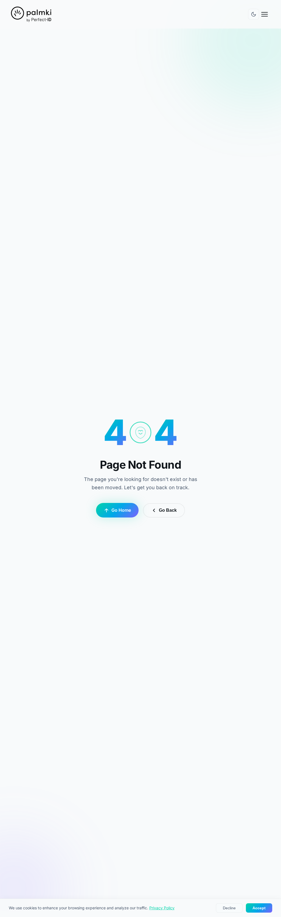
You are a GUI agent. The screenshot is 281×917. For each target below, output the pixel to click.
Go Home (121, 510)
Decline (229, 908)
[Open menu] (264, 14)
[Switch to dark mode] (253, 14)
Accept (259, 908)
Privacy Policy (162, 907)
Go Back (168, 510)
